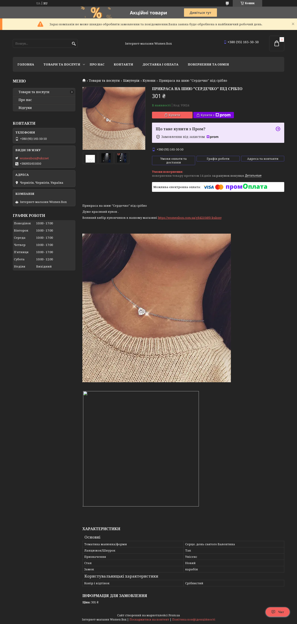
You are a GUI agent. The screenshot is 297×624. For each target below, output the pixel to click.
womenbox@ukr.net (34, 158)
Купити (174, 115)
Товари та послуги (61, 64)
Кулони (149, 80)
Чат (281, 612)
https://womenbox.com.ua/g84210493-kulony (190, 218)
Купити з (207, 115)
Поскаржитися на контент (149, 619)
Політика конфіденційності (193, 619)
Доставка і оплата (160, 64)
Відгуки (25, 108)
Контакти (123, 64)
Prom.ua (174, 615)
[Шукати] (74, 44)
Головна (25, 64)
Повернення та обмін (208, 64)
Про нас (97, 64)
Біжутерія (131, 80)
